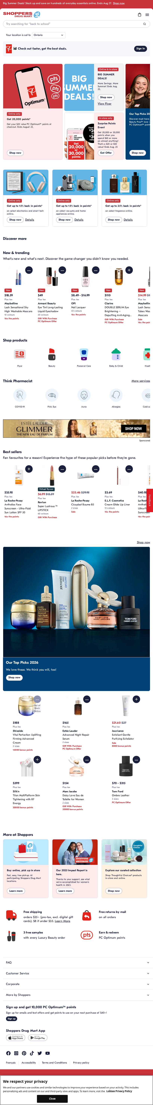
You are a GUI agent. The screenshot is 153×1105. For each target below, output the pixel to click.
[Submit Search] (144, 24)
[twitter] (39, 1053)
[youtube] (47, 1053)
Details (29, 219)
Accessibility (29, 1062)
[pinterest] (24, 1053)
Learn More (62, 921)
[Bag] (139, 15)
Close (52, 1098)
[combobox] (76, 24)
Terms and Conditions (54, 1062)
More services (141, 381)
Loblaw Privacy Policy (119, 1091)
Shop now (119, 3)
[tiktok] (31, 1053)
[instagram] (16, 1053)
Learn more (16, 890)
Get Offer (106, 152)
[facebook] (8, 1053)
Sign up (11, 1018)
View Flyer (105, 103)
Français (10, 1062)
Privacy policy (81, 1062)
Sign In (140, 48)
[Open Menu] (147, 15)
